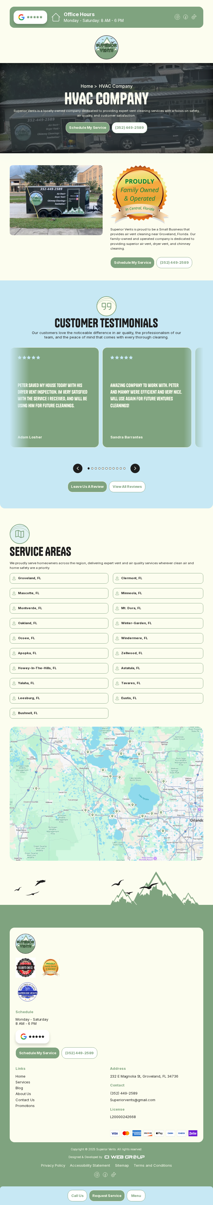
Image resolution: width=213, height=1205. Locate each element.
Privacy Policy (53, 1165)
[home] (106, 47)
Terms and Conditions (153, 1165)
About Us (23, 1093)
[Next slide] (135, 468)
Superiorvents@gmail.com (132, 1100)
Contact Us (25, 1100)
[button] (136, 1195)
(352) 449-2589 (124, 1093)
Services (23, 1082)
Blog (19, 1088)
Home (20, 1076)
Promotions (25, 1105)
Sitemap (122, 1165)
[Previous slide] (78, 468)
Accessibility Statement (90, 1165)
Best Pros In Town (28, 987)
